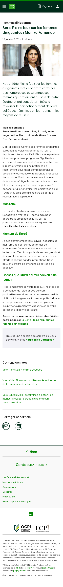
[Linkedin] (18, 429)
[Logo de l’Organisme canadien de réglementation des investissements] (22, 528)
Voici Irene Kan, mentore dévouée (22, 370)
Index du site (9, 497)
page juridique (20, 571)
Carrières (7, 492)
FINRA (29, 568)
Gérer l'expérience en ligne (17, 501)
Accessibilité (9, 487)
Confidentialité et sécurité (16, 477)
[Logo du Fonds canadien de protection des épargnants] (42, 528)
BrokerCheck (48, 568)
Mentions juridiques (13, 482)
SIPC (18, 568)
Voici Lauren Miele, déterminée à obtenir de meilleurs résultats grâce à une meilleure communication (28, 399)
